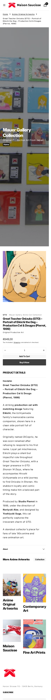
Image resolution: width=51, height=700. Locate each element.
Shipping (17, 340)
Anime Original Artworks (23, 14)
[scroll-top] (44, 695)
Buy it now (24, 359)
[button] (4, 5)
